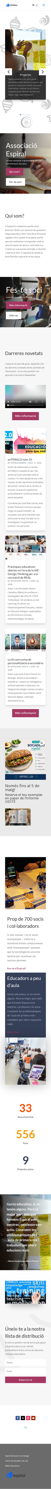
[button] (8, 71)
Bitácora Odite (19, 581)
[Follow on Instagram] (28, 1418)
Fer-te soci (15, 181)
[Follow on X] (23, 1418)
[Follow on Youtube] (33, 1418)
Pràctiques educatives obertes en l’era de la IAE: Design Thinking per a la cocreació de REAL (23, 572)
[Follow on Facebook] (18, 1418)
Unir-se (13, 315)
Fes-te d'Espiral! (16, 968)
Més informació (18, 305)
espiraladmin (18, 463)
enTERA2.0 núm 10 (20, 459)
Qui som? (14, 171)
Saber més (13, 1032)
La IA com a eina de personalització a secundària (25, 661)
